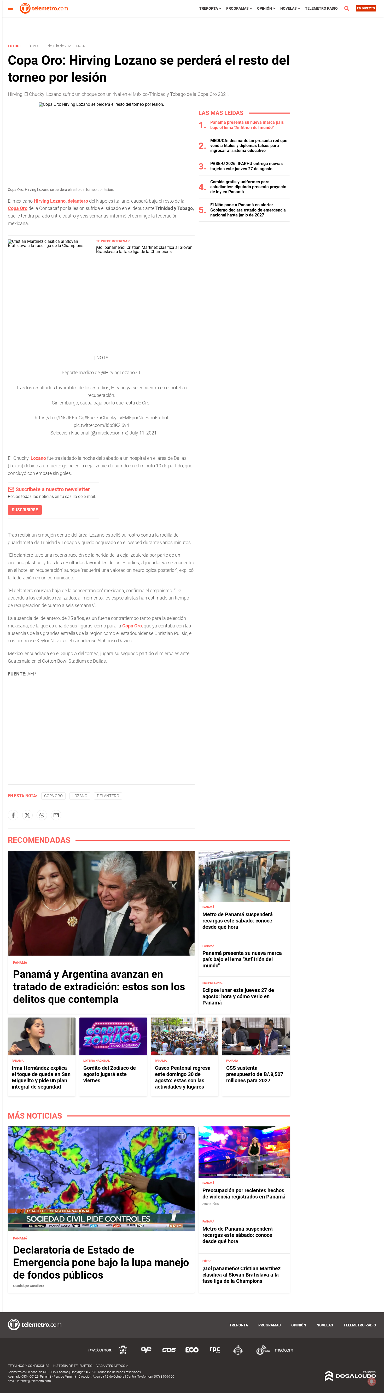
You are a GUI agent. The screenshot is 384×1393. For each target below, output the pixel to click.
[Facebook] (13, 815)
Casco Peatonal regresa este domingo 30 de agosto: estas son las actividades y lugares (183, 1077)
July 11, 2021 (143, 433)
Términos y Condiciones (28, 1366)
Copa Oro (132, 625)
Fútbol (32, 46)
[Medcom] (283, 1353)
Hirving (41, 201)
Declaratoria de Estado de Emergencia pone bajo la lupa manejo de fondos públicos (101, 1262)
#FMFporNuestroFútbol (144, 417)
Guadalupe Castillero (28, 1286)
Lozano (58, 201)
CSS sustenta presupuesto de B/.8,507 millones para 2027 (254, 1074)
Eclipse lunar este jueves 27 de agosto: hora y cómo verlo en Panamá (238, 996)
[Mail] (56, 815)
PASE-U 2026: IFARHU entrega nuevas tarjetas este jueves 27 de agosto (246, 166)
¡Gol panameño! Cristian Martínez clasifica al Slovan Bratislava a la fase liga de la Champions (144, 249)
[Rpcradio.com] (214, 1353)
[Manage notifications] (372, 1381)
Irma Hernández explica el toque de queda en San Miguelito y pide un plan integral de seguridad (41, 1077)
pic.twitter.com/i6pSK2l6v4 (101, 425)
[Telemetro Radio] (260, 1353)
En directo (366, 8)
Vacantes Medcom (112, 1366)
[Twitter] (27, 815)
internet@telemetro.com (34, 1381)
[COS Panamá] (169, 1353)
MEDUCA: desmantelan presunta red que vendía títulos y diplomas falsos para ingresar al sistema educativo (248, 145)
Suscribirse (25, 509)
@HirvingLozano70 (120, 372)
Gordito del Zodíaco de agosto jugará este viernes (109, 1074)
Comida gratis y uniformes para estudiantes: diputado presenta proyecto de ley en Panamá (248, 186)
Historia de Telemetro (72, 1366)
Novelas (288, 8)
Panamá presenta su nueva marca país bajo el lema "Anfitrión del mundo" (247, 125)
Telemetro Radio (321, 8)
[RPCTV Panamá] (123, 1353)
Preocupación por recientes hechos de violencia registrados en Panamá (244, 1193)
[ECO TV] (192, 1353)
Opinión (264, 8)
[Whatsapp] (41, 815)
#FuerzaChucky (100, 417)
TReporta (208, 8)
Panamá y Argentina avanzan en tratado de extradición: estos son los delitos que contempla (99, 987)
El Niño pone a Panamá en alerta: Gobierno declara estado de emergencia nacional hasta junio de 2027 (248, 209)
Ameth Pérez (210, 1204)
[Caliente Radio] (237, 1353)
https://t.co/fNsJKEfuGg (59, 417)
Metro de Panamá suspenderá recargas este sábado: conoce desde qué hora (237, 920)
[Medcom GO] (100, 1353)
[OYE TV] (146, 1353)
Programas (237, 8)
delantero (78, 201)
